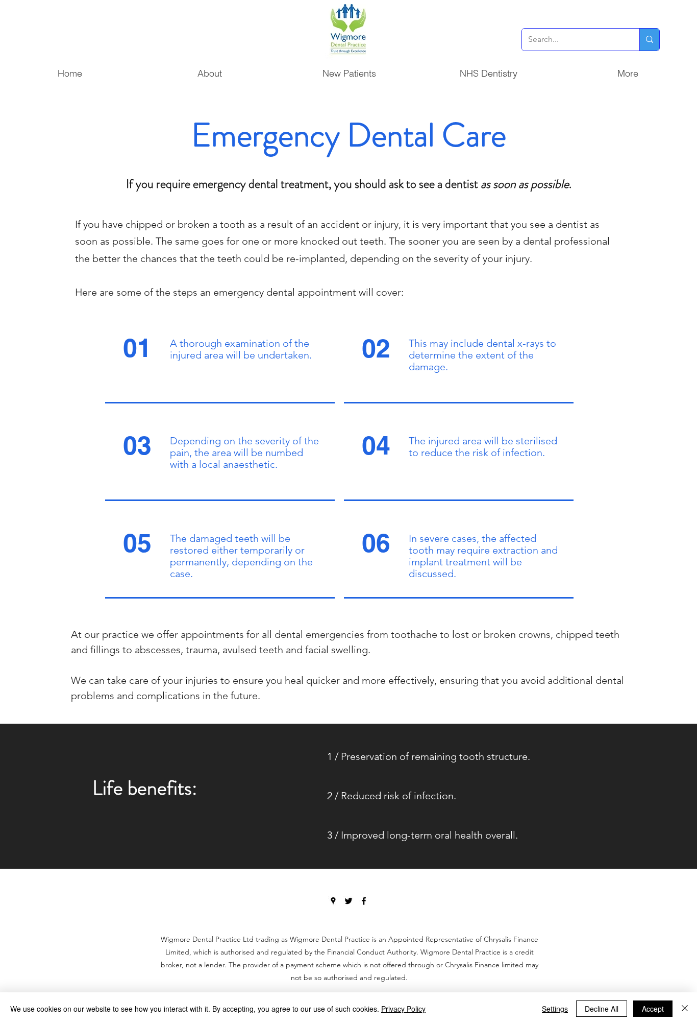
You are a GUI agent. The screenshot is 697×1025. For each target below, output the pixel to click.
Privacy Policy (403, 1009)
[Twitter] (348, 901)
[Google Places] (333, 901)
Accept (653, 1009)
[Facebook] (364, 901)
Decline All (601, 1009)
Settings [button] (555, 1009)
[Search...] (649, 40)
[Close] (685, 1008)
